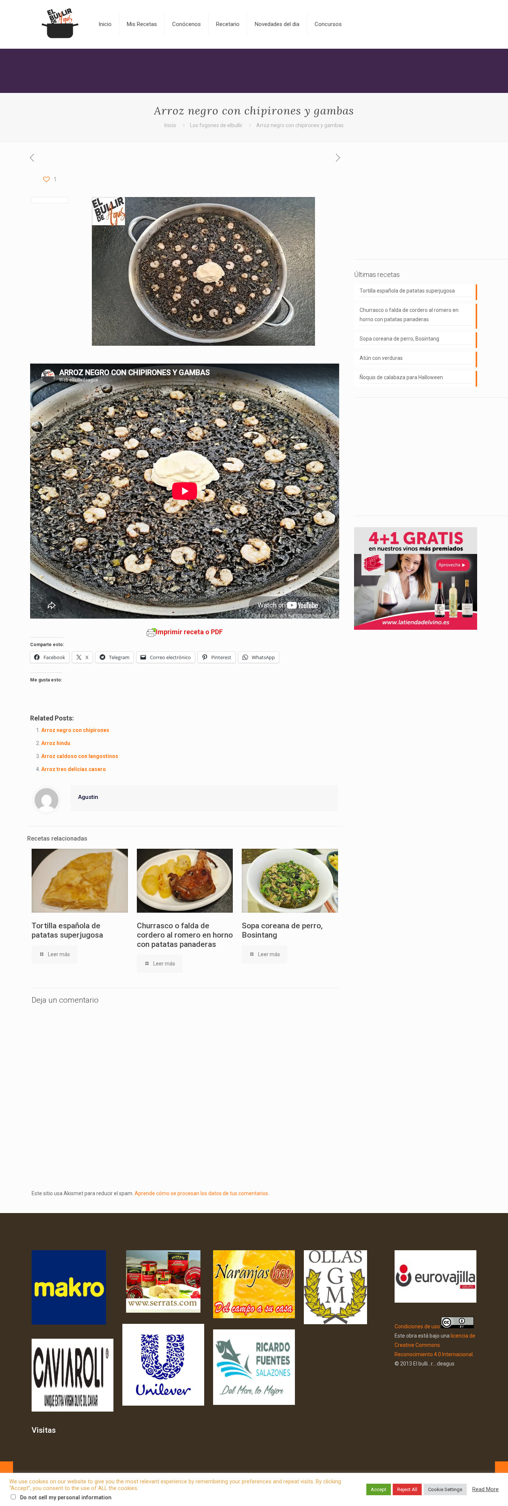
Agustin (88, 797)
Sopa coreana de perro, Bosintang (399, 339)
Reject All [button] (407, 1489)
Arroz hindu (55, 743)
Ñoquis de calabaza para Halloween (401, 377)
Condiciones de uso (417, 1326)
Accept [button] (378, 1489)
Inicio (170, 125)
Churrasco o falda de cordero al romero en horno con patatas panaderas (185, 935)
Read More (485, 1489)
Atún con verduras (381, 358)
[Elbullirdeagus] (59, 24)
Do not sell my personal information (66, 1497)
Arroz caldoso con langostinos (79, 756)
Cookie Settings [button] (445, 1489)
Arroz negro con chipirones (75, 730)
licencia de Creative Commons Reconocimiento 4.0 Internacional (435, 1345)
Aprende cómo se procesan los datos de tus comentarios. (202, 1193)
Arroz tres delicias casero (73, 769)
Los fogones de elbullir (216, 125)
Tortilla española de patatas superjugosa (67, 930)
